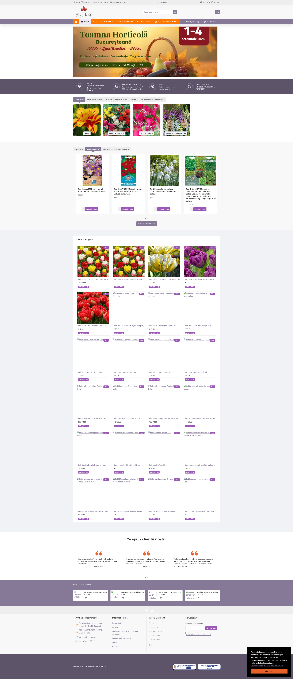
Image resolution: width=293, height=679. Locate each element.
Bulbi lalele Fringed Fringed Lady (196, 372)
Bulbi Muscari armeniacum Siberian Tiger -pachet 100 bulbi (200, 465)
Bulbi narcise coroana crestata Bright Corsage (200, 511)
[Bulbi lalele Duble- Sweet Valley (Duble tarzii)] (164, 261)
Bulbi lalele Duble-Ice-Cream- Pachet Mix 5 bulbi (129, 279)
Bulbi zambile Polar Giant (158, 465)
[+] (83, 208)
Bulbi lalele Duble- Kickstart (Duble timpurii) (129, 326)
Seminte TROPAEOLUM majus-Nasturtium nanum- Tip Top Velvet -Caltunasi (128, 191)
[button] (91, 209)
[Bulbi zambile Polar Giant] (164, 447)
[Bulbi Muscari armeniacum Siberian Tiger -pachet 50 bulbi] (93, 494)
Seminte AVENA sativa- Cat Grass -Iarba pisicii (95, 592)
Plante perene (146, 133)
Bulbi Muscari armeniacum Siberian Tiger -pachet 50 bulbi (93, 511)
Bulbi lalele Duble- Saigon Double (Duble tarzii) (200, 279)
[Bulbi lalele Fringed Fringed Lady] (200, 354)
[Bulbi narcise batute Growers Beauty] (164, 494)
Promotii (79, 149)
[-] (83, 210)
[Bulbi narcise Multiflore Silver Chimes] (129, 447)
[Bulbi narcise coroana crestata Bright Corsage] (200, 494)
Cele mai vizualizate (82, 585)
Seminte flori (121, 99)
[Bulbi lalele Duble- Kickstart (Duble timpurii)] (129, 308)
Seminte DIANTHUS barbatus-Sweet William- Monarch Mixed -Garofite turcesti (170, 592)
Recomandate (93, 149)
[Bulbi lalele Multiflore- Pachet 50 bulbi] (129, 401)
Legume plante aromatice (153, 99)
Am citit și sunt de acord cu (198, 634)
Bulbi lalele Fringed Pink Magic (160, 372)
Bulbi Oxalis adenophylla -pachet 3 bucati (92, 465)
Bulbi (87, 133)
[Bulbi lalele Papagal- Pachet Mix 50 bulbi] (164, 401)
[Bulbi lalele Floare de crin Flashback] (93, 354)
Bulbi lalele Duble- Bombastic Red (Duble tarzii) (93, 326)
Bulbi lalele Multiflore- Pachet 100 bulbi (92, 419)
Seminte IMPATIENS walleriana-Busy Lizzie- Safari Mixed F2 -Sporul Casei (208, 592)
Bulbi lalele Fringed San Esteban (125, 372)
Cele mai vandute (121, 149)
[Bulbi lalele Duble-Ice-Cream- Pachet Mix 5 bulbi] (129, 261)
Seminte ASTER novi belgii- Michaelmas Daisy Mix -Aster (91, 190)
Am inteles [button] (269, 671)
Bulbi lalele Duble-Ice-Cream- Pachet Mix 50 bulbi (93, 279)
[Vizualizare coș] (217, 12)
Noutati (106, 149)
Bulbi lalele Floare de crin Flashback (90, 372)
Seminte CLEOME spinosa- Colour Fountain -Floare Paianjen (132, 592)
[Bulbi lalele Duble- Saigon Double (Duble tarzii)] (200, 261)
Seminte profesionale (176, 133)
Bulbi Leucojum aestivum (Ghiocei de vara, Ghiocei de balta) (163, 191)
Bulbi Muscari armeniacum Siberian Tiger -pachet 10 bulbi (129, 511)
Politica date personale (273, 666)
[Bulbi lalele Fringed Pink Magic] (164, 354)
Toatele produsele (145, 223)
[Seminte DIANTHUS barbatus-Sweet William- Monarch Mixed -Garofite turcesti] (153, 595)
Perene (134, 99)
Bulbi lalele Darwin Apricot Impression (198, 326)
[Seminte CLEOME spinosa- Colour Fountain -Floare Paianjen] (115, 595)
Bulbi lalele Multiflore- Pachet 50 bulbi (127, 419)
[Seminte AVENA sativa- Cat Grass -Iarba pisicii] (78, 595)
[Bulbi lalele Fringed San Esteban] (129, 354)
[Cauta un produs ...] (175, 12)
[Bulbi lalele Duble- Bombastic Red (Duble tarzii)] (93, 308)
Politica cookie (257, 666)
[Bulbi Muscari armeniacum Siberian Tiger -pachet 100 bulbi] (200, 447)
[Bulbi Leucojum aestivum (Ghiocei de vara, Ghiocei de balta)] (164, 170)
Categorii (79, 99)
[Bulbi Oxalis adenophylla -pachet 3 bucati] (93, 447)
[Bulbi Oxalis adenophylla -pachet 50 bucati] (200, 401)
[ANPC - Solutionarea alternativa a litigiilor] (184, 666)
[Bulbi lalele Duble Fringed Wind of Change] (164, 308)
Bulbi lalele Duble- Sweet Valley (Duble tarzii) (164, 279)
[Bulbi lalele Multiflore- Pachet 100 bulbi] (93, 401)
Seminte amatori (116, 133)
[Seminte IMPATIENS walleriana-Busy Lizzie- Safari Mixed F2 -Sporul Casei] (190, 595)
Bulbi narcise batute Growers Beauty (162, 511)
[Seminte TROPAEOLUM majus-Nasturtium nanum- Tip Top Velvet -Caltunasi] (128, 170)
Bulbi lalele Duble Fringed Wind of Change (163, 326)
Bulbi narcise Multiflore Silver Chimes (127, 465)
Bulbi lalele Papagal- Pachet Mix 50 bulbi (163, 419)
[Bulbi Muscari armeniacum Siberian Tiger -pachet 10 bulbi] (129, 494)
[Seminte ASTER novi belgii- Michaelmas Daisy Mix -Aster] (92, 170)
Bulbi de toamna (94, 99)
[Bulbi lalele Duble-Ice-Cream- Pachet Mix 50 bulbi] (93, 261)
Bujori (109, 99)
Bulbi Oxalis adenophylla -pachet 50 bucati (200, 419)
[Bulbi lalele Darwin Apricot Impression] (200, 308)
